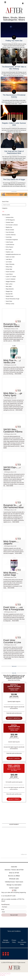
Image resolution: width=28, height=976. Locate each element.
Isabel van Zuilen (10, 256)
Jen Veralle (9, 261)
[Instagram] (3, 953)
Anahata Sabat (10, 222)
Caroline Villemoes (11, 234)
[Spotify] (8, 955)
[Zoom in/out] (1, 973)
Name (5, 904)
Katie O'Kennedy (10, 264)
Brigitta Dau (9, 227)
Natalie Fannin (9, 296)
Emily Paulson (9, 247)
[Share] (6, 973)
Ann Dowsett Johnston (12, 224)
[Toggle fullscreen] (4, 973)
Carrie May (9, 237)
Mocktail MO (9, 293)
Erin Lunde (8, 249)
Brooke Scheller (10, 229)
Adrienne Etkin (9, 217)
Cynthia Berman (10, 244)
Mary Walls (9, 286)
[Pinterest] (8, 953)
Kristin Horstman (10, 271)
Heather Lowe (9, 251)
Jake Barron (9, 259)
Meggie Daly (9, 291)
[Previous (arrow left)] (1, 975)
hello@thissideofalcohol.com (13, 254)
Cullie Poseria (9, 242)
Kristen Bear (9, 269)
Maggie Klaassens (10, 281)
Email (2, 909)
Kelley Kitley (9, 266)
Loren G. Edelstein (10, 279)
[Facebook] (3, 955)
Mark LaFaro (9, 284)
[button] (5, 2)
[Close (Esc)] (9, 973)
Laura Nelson (9, 274)
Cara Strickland (10, 232)
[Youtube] (6, 953)
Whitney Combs (10, 303)
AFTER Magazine (10, 219)
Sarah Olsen (9, 301)
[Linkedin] (6, 955)
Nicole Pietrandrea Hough (12, 298)
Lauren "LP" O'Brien (11, 276)
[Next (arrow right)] (4, 975)
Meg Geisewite (10, 288)
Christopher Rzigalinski (12, 239)
